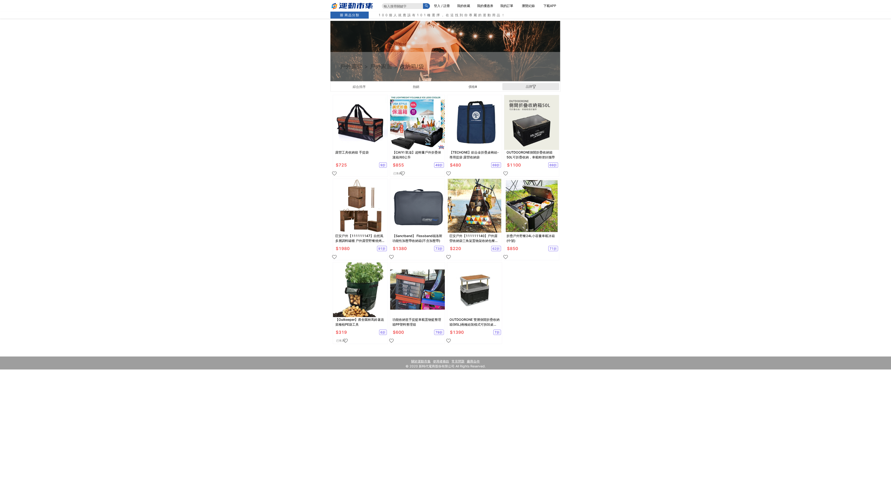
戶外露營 (351, 66)
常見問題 (458, 361)
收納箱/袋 (412, 66)
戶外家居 (381, 66)
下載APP (549, 6)
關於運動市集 (421, 361)
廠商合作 (473, 361)
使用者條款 (441, 361)
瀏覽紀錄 (528, 6)
